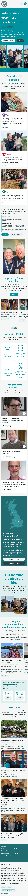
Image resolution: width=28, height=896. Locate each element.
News (15, 848)
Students (16, 851)
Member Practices (6, 851)
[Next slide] (15, 328)
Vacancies (16, 856)
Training (16, 853)
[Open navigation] (25, 3)
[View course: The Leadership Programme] (12, 650)
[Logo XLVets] (4, 4)
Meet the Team (5, 853)
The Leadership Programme (11, 660)
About (2, 848)
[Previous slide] (12, 328)
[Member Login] (21, 3)
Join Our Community (6, 856)
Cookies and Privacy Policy (11, 880)
